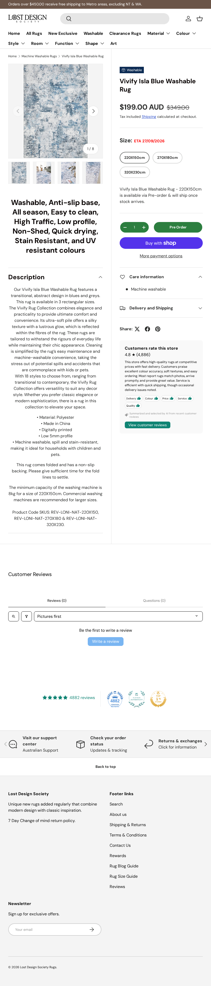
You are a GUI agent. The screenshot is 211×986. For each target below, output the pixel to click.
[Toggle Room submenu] (47, 43)
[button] (199, 18)
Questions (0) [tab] (154, 600)
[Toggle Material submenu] (168, 33)
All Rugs (34, 33)
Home (14, 33)
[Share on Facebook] (147, 329)
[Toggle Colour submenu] (194, 33)
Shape (91, 43)
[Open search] (13, 616)
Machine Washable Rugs (39, 56)
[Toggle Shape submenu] (102, 43)
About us (118, 814)
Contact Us (120, 845)
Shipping (149, 116)
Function (64, 43)
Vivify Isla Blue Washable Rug (83, 56)
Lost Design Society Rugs (38, 967)
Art (113, 43)
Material (155, 33)
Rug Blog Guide (124, 866)
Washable (93, 33)
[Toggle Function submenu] (77, 43)
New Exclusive (62, 33)
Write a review (105, 641)
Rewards (118, 855)
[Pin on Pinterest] (158, 329)
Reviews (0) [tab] (56, 600)
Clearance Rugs (125, 33)
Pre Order (178, 227)
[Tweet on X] (137, 329)
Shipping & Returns (128, 824)
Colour (183, 33)
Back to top (105, 766)
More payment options (161, 256)
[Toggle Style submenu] (23, 43)
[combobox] (115, 18)
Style (13, 43)
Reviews (117, 886)
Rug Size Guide (124, 876)
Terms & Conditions (128, 835)
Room (37, 43)
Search (116, 804)
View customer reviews (147, 425)
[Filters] (26, 616)
